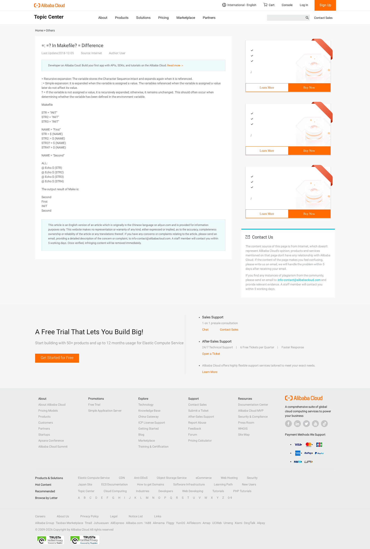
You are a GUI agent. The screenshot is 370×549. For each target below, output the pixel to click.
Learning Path (223, 484)
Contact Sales (323, 17)
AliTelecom (194, 523)
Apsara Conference (51, 440)
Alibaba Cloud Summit (53, 446)
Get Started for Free (57, 357)
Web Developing (192, 491)
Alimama (159, 523)
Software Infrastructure (189, 484)
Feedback (194, 428)
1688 (147, 523)
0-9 (230, 497)
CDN (122, 477)
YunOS (180, 523)
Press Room (246, 422)
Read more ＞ (175, 65)
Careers (40, 516)
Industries (142, 491)
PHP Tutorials (242, 491)
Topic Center (86, 491)
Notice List (136, 516)
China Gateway (148, 416)
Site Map (244, 434)
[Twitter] (306, 423)
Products (121, 18)
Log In (304, 5)
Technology (146, 404)
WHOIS (243, 428)
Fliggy (170, 523)
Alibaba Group (44, 523)
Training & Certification (153, 446)
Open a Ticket (211, 353)
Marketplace (185, 18)
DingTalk (249, 523)
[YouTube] (315, 423)
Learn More (267, 87)
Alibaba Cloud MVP (251, 410)
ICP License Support (151, 422)
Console (287, 5)
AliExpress (117, 523)
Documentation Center (253, 404)
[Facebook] (288, 423)
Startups (44, 434)
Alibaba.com (134, 523)
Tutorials (218, 491)
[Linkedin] (297, 423)
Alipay (261, 523)
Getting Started (148, 428)
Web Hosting (229, 477)
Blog (141, 434)
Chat (205, 329)
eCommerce (204, 477)
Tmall (88, 523)
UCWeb (217, 523)
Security (252, 477)
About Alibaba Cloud (52, 404)
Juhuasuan (101, 523)
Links (157, 516)
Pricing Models (48, 410)
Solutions (143, 18)
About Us (63, 516)
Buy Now (309, 87)
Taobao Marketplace (69, 523)
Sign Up (325, 5)
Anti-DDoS (141, 477)
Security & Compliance (253, 416)
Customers (45, 422)
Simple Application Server (105, 410)
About (102, 18)
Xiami (238, 523)
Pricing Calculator (200, 440)
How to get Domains (150, 484)
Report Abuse (197, 422)
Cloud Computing (115, 491)
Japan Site (85, 484)
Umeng (228, 523)
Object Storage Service (171, 477)
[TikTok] (324, 423)
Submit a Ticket (198, 410)
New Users (249, 484)
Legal (113, 516)
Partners (209, 18)
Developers (165, 491)
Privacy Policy (89, 516)
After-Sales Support (201, 416)
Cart (272, 5)
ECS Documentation (114, 484)
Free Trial (94, 404)
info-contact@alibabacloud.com (299, 280)
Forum (192, 434)
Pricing (163, 18)
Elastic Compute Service (94, 477)
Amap (206, 523)
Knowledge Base (149, 410)
